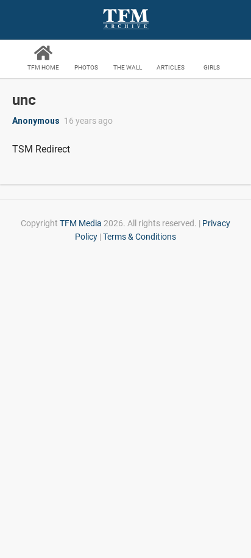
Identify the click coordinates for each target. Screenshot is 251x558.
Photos (86, 67)
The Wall (127, 67)
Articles (171, 67)
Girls (211, 67)
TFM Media (81, 223)
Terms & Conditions (139, 236)
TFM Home (43, 67)
